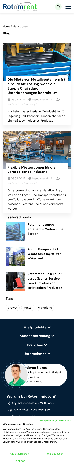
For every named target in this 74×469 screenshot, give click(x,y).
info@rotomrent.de (27, 377)
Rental (27, 308)
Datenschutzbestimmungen (54, 420)
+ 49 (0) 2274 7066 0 (29, 381)
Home (6, 26)
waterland (45, 308)
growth (12, 308)
